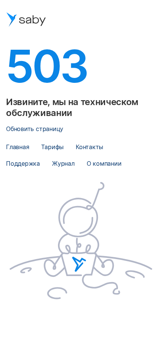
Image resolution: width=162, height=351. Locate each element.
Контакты (89, 147)
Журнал (63, 163)
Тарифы (52, 147)
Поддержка (23, 163)
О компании (104, 163)
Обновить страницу (34, 129)
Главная (17, 147)
